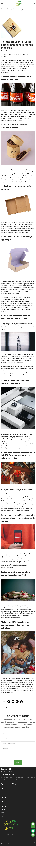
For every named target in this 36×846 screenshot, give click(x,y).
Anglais (3, 816)
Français (3, 809)
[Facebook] (3, 834)
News (8, 10)
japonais (3, 812)
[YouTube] (7, 834)
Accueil (2, 10)
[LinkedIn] (12, 834)
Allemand (3, 811)
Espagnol (3, 814)
